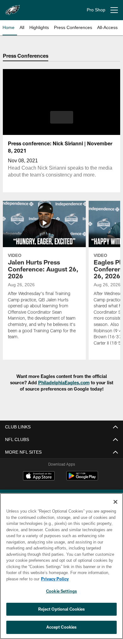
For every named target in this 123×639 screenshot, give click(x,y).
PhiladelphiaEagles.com (64, 382)
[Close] (115, 502)
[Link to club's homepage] (12, 8)
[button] (61, 117)
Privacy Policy (53, 578)
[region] (61, 566)
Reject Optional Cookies (61, 609)
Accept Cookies (61, 627)
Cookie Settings (61, 591)
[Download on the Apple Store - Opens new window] (38, 476)
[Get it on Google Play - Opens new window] (82, 479)
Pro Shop (96, 10)
